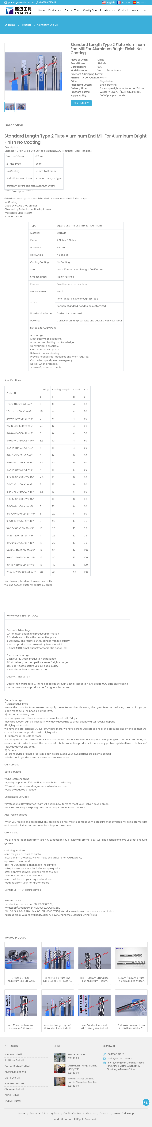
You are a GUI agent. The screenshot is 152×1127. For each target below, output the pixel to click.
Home (41, 10)
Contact (123, 10)
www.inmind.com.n (82, 911)
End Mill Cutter (12, 1101)
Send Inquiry (81, 103)
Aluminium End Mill (47, 25)
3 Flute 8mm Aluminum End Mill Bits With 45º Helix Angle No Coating (131, 1027)
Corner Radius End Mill (17, 1066)
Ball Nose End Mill (14, 1060)
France (126, 2)
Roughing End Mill (14, 1083)
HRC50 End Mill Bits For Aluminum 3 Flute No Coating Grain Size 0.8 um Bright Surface (21, 1027)
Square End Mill (13, 1054)
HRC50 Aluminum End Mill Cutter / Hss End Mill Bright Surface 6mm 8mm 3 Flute (94, 1027)
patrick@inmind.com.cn (21, 2)
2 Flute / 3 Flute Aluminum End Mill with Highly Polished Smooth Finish (20, 980)
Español (141, 2)
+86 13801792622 (47, 2)
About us (109, 10)
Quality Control (92, 10)
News (135, 10)
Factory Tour (72, 10)
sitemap (129, 1113)
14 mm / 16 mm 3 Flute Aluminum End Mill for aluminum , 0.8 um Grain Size (131, 980)
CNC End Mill (11, 1095)
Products (53, 10)
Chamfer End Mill (14, 1089)
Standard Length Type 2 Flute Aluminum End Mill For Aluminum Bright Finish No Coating (58, 1027)
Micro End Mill (12, 1077)
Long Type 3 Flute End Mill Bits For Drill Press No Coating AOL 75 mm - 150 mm (57, 980)
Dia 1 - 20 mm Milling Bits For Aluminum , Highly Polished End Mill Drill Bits (94, 980)
